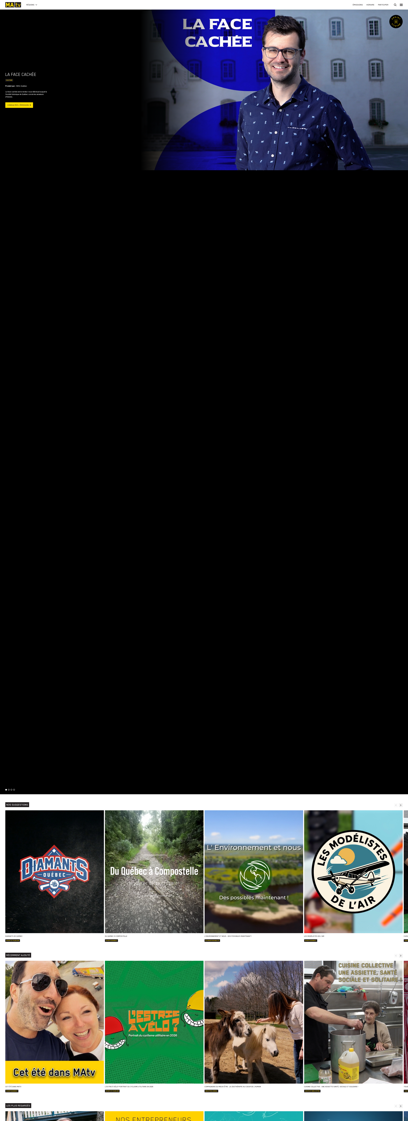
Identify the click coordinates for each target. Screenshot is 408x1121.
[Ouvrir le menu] (401, 5)
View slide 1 (6, 790)
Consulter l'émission (18, 105)
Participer (383, 5)
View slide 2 (9, 790)
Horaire (370, 5)
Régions (30, 5)
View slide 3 (11, 790)
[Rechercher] (395, 5)
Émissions (358, 5)
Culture (9, 80)
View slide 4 (14, 790)
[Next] (401, 805)
